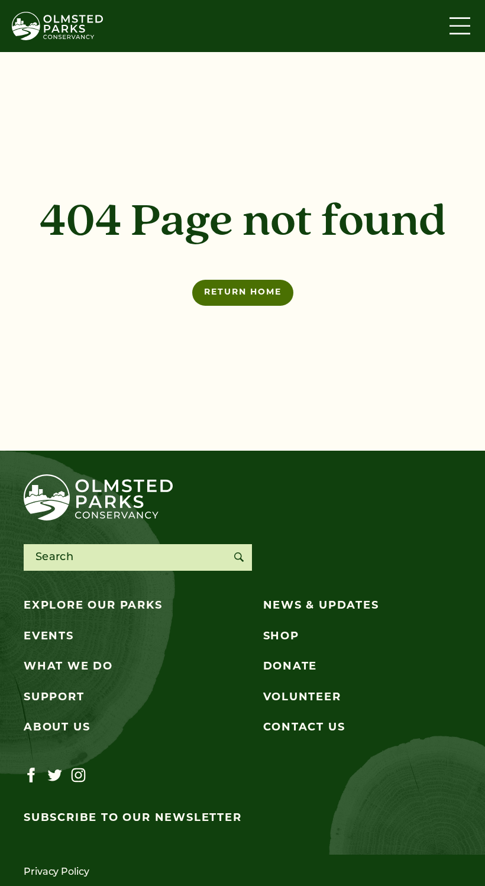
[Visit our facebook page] (31, 775)
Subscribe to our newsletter (133, 818)
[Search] (238, 557)
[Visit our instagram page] (78, 775)
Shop (281, 637)
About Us (57, 728)
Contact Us (304, 728)
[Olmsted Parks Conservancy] (57, 26)
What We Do (68, 667)
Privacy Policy (56, 872)
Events (49, 637)
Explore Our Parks (93, 606)
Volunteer (302, 698)
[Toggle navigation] (461, 26)
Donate (290, 667)
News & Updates (321, 606)
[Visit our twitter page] (54, 775)
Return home (243, 292)
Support (54, 698)
